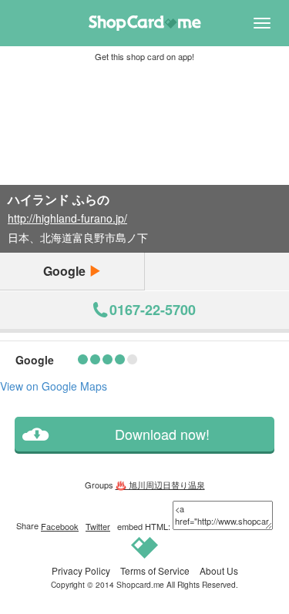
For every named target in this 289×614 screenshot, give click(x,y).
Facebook (60, 526)
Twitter (98, 526)
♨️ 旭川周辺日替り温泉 (160, 484)
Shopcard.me (140, 584)
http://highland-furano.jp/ (67, 218)
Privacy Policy (81, 570)
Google (66, 271)
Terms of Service (155, 570)
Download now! (162, 434)
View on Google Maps (53, 386)
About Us (219, 570)
